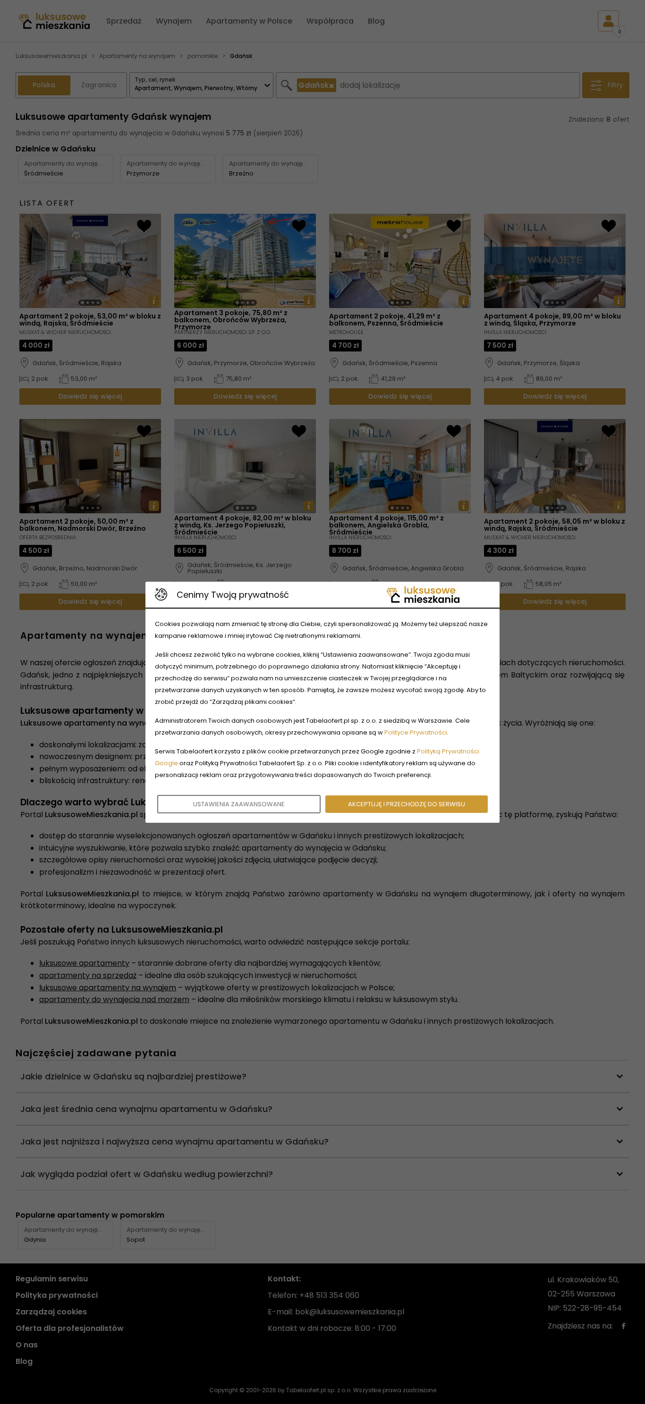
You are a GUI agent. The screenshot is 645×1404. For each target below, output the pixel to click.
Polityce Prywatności (415, 732)
